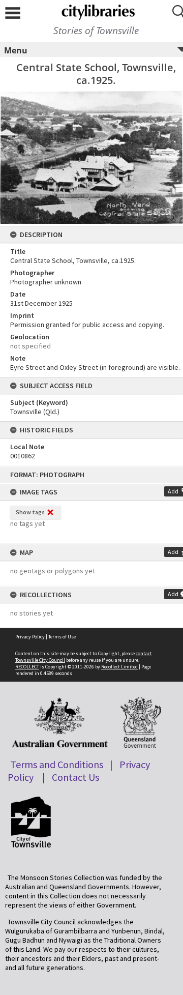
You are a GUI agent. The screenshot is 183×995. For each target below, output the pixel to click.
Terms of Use (62, 636)
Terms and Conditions (56, 764)
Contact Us (75, 777)
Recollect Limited (119, 666)
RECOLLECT (27, 666)
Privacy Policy (30, 636)
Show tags (30, 512)
